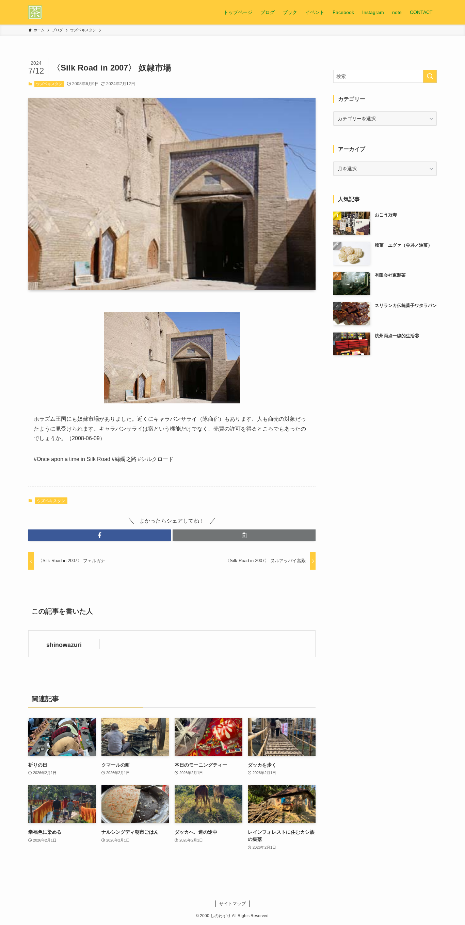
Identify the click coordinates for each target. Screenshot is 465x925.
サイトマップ (232, 903)
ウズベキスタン (49, 84)
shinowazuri (64, 645)
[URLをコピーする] (244, 535)
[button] (99, 535)
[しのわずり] (35, 12)
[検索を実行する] (430, 76)
